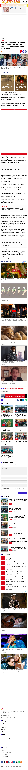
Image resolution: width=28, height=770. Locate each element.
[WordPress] (9, 762)
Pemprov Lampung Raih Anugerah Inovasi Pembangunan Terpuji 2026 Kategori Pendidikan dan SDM (7, 443)
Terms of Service (5, 756)
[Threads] (16, 762)
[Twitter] (21, 400)
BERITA (2, 40)
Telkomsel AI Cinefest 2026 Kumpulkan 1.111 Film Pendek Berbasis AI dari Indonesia (16, 567)
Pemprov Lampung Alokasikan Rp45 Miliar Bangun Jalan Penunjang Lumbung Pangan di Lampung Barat (14, 169)
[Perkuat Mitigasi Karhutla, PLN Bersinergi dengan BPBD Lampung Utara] (21, 423)
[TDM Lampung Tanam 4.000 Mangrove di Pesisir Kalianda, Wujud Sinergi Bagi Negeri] (7, 409)
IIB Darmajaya (14, 388)
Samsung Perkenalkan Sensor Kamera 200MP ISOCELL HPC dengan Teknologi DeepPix (15, 562)
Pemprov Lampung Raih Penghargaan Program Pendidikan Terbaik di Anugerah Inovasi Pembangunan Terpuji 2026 (6, 429)
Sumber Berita (5, 391)
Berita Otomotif (6, 739)
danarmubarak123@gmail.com (10, 717)
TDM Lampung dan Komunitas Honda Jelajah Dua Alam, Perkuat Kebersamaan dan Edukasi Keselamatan (21, 415)
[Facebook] (18, 400)
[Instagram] (12, 762)
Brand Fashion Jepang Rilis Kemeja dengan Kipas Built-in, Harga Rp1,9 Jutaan (16, 587)
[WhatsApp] (26, 400)
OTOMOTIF (3, 727)
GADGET (4, 743)
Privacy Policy (4, 754)
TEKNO (2, 725)
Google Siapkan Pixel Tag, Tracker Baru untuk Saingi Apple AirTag (15, 582)
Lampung (21, 388)
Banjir (7, 388)
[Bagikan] (26, 51)
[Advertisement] (14, 22)
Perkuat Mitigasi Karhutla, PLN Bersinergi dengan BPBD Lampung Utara (21, 429)
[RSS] (21, 762)
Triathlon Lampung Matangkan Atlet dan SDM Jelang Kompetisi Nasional (7, 456)
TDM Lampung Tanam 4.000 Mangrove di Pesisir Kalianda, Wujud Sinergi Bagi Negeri (7, 415)
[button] (24, 2)
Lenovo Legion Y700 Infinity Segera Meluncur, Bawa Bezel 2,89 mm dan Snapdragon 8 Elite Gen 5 (16, 577)
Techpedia (4, 745)
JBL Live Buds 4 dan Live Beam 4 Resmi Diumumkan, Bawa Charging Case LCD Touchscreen (15, 572)
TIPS (2, 731)
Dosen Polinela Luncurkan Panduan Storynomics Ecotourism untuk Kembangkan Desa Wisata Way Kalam (21, 443)
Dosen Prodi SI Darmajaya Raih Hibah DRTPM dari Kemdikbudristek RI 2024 (12, 209)
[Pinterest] (7, 762)
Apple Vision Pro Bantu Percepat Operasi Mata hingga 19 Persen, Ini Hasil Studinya (15, 557)
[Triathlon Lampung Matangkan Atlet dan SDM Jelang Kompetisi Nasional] (7, 450)
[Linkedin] (14, 762)
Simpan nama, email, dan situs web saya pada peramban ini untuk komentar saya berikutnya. (13, 489)
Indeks (2, 750)
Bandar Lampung (6, 741)
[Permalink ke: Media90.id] (2, 51)
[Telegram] (23, 400)
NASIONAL (3, 729)
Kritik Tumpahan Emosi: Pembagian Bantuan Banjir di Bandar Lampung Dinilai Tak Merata (14, 244)
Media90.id (6, 51)
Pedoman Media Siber (6, 752)
